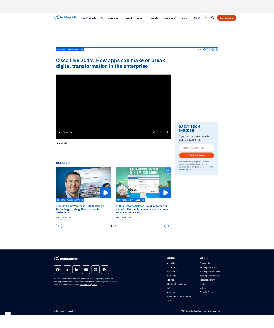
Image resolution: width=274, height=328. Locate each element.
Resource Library (207, 280)
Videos (203, 288)
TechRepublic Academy (210, 271)
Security (141, 17)
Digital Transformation (70, 49)
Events (154, 17)
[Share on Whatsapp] (217, 49)
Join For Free (196, 155)
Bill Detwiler (63, 217)
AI (102, 17)
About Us (171, 263)
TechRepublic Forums (209, 267)
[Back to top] (268, 319)
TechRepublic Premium (210, 275)
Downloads (205, 263)
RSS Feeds (171, 275)
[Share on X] (208, 49)
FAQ (168, 288)
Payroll (128, 17)
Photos (203, 284)
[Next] (167, 226)
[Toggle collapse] (8, 313)
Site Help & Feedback (176, 284)
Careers (170, 300)
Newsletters (172, 271)
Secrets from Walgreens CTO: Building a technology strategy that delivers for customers (80, 209)
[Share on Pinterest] (212, 49)
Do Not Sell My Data (88, 284)
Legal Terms (59, 311)
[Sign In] (205, 17)
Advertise (171, 292)
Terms (210, 167)
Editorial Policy (206, 292)
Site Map (170, 280)
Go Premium (226, 17)
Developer (113, 17)
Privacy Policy (187, 169)
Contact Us (172, 267)
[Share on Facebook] (204, 49)
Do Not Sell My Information (179, 296)
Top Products (88, 17)
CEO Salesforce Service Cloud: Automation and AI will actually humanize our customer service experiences (142, 209)
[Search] (212, 17)
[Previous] (59, 226)
